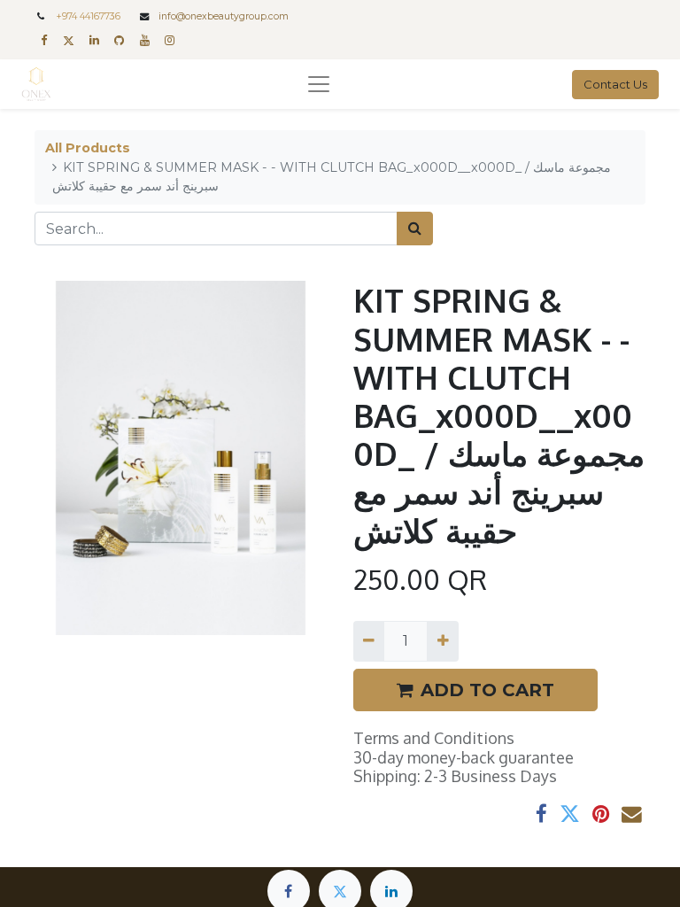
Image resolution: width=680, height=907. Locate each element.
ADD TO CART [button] (487, 690)
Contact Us (615, 84)
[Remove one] (368, 641)
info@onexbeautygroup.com (223, 16)
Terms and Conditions (433, 738)
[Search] (415, 228)
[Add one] (442, 641)
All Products (87, 148)
